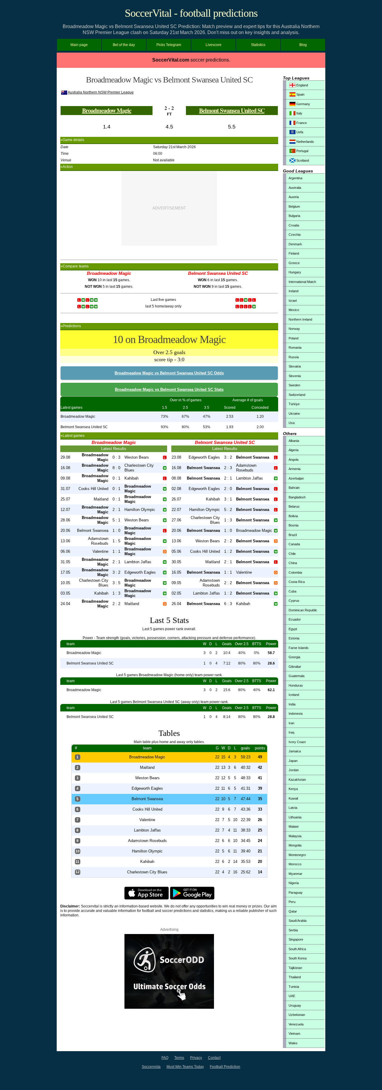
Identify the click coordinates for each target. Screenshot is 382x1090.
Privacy (196, 1058)
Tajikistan (295, 968)
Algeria (293, 450)
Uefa (299, 132)
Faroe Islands (299, 648)
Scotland (302, 160)
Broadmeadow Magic (106, 110)
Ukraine (294, 413)
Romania (295, 347)
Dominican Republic (303, 610)
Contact (214, 1058)
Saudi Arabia (297, 920)
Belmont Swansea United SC (231, 110)
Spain (299, 94)
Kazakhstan (297, 779)
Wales (293, 1043)
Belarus (294, 506)
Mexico (294, 310)
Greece (294, 263)
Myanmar (295, 873)
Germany (302, 104)
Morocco (295, 864)
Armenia (295, 469)
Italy (298, 113)
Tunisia (294, 986)
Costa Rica (297, 582)
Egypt (293, 629)
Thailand (295, 977)
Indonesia (296, 713)
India (292, 704)
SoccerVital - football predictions (191, 13)
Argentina (295, 178)
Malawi (293, 826)
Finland (294, 253)
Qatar (293, 911)
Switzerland (297, 394)
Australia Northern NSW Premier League (101, 92)
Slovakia (295, 366)
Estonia (294, 638)
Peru (292, 902)
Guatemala (296, 676)
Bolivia (293, 516)
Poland (293, 338)
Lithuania (295, 817)
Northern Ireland (300, 319)
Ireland (293, 291)
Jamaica (295, 751)
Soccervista (151, 1067)
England (301, 85)
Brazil (293, 535)
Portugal (301, 151)
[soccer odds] (169, 1007)
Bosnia (293, 525)
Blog (303, 45)
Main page (79, 45)
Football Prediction (225, 1067)
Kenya (293, 789)
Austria (294, 197)
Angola (293, 459)
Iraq (291, 732)
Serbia (293, 930)
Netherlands (304, 141)
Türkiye (294, 404)
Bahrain (294, 487)
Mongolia (295, 845)
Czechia (295, 234)
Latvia (293, 807)
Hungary (295, 272)
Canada (294, 544)
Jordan (294, 770)
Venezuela (296, 1024)
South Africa (297, 949)
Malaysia (295, 836)
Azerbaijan (296, 478)
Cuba (292, 591)
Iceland (294, 694)
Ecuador (295, 619)
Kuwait (293, 798)
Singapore (296, 939)
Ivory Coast (297, 742)
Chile (292, 553)
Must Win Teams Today (185, 1067)
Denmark (295, 244)
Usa (292, 423)
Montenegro (297, 855)
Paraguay (296, 892)
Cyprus (294, 600)
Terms (179, 1058)
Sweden (294, 385)
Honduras (296, 685)
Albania (294, 441)
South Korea (297, 958)
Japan (293, 761)
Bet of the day (124, 45)
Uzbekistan (297, 1014)
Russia (294, 357)
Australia (295, 187)
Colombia (295, 572)
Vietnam (294, 1033)
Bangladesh (297, 497)
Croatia (294, 225)
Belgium (294, 206)
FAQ (164, 1058)
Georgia (294, 657)
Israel (293, 300)
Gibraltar (295, 666)
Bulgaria (294, 216)
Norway (294, 328)
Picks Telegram (168, 45)
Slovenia (295, 376)
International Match (302, 282)
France (301, 123)
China (293, 563)
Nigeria (294, 883)
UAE (292, 996)
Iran (291, 723)
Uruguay (295, 1005)
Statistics (258, 45)
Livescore (213, 45)
